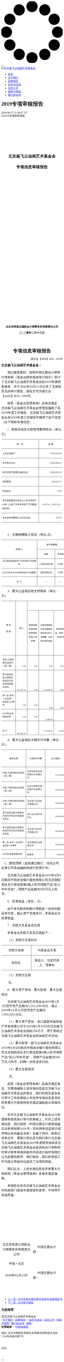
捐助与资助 (14, 91)
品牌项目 (13, 81)
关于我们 (13, 77)
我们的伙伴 (14, 95)
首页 (10, 74)
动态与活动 (14, 84)
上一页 (35, 1299)
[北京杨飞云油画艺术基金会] (32, 68)
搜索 (29, 1323)
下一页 (20, 1302)
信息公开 (13, 88)
